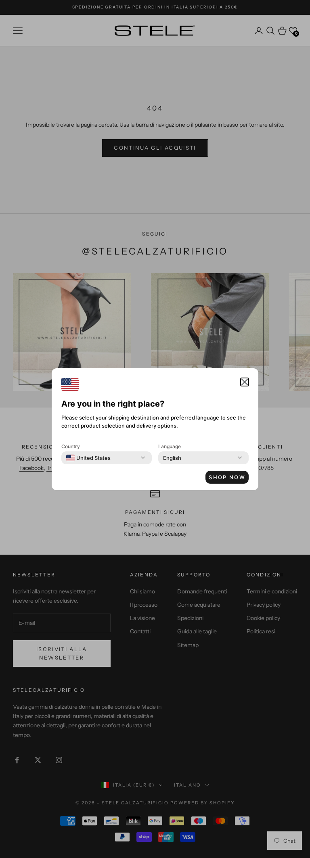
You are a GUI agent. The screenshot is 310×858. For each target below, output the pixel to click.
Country (70, 446)
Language (169, 446)
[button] (245, 382)
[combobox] (88, 458)
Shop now (227, 477)
